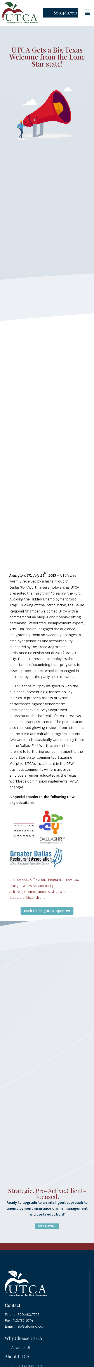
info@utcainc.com (30, 1326)
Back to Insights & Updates (47, 911)
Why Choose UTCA (23, 1338)
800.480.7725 (66, 13)
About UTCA (17, 1356)
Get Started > (47, 1226)
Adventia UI (20, 1347)
